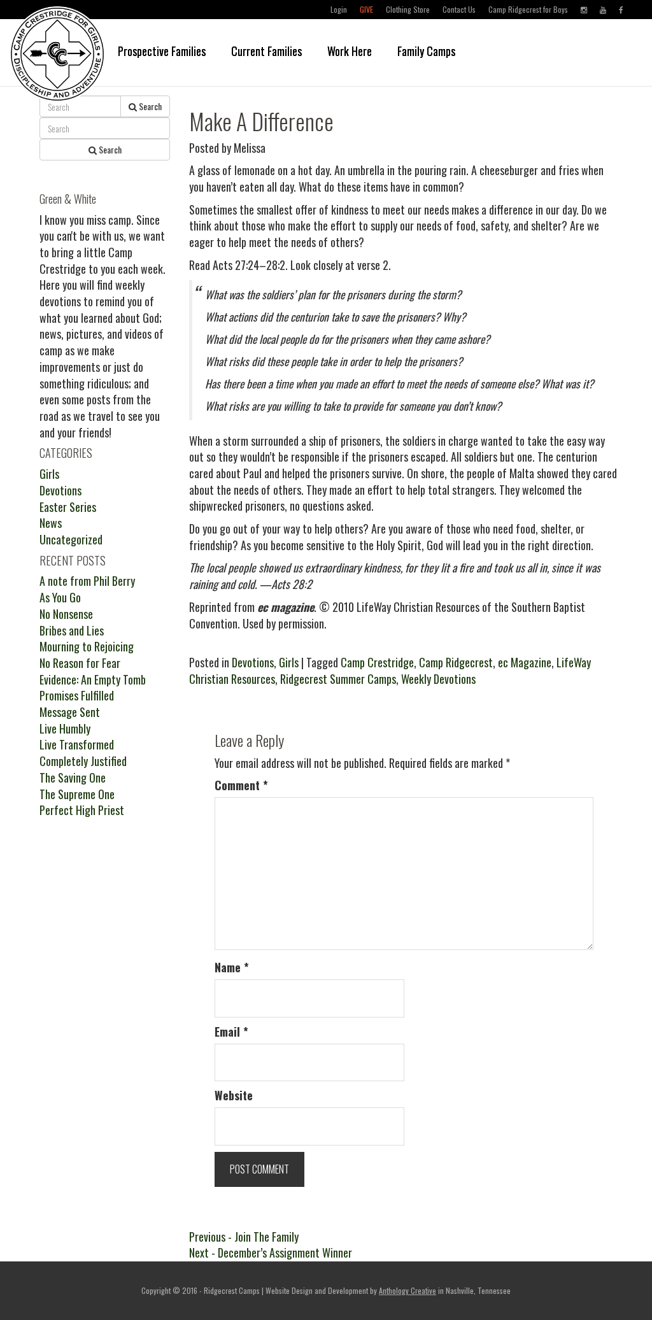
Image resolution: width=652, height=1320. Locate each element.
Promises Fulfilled (76, 695)
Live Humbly (64, 728)
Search (149, 106)
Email (231, 1032)
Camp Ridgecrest (456, 662)
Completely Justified (83, 761)
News (50, 523)
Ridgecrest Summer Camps (338, 679)
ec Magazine (524, 662)
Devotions (253, 662)
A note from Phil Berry (87, 580)
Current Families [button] (266, 51)
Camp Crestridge (377, 662)
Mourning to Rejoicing (86, 646)
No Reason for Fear (79, 663)
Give (366, 9)
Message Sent (69, 712)
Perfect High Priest (81, 810)
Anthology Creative (407, 1290)
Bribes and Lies (71, 630)
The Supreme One (77, 794)
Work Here (349, 51)
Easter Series (67, 507)
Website (234, 1096)
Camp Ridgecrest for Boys (528, 9)
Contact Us (459, 9)
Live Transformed (76, 744)
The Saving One (72, 777)
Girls (289, 662)
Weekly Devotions (438, 679)
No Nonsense (66, 614)
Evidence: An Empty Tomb (92, 679)
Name (232, 968)
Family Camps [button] (426, 51)
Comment (241, 785)
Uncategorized (71, 539)
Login (338, 9)
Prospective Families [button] (162, 51)
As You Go (60, 597)
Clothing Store (408, 9)
